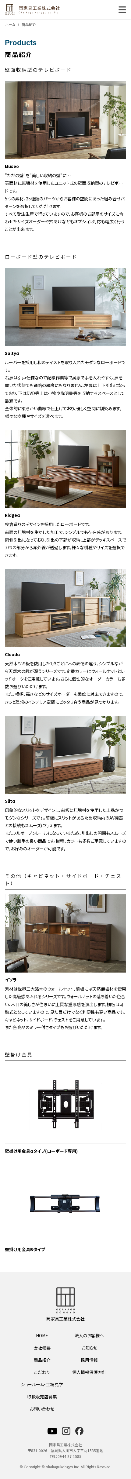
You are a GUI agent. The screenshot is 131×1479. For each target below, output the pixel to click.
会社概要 (42, 1348)
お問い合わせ (42, 1409)
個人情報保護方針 (89, 1372)
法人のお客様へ (89, 1335)
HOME (42, 1335)
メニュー (122, 9)
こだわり (42, 1372)
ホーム (10, 24)
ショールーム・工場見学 (42, 1384)
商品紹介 (42, 1360)
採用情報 (89, 1360)
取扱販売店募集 (42, 1396)
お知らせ (89, 1348)
